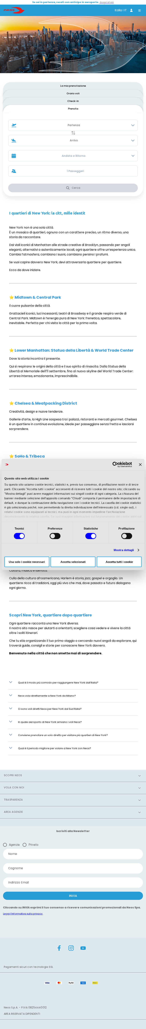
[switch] (55, 536)
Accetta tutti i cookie (119, 561)
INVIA (73, 896)
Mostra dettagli (124, 550)
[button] (10, 682)
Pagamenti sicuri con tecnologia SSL (28, 967)
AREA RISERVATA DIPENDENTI (22, 1014)
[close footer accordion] (139, 776)
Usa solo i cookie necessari (27, 561)
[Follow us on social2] (83, 948)
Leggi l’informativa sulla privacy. (23, 913)
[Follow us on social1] (71, 948)
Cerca (76, 188)
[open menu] (139, 11)
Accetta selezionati (73, 561)
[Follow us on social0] (59, 948)
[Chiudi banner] (140, 464)
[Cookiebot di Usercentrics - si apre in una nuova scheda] (115, 464)
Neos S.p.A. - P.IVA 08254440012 (25, 1007)
